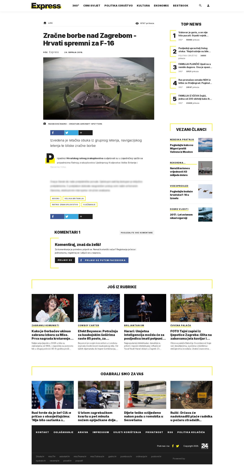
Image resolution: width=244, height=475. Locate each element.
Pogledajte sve (137, 233)
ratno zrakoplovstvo (65, 205)
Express (54, 52)
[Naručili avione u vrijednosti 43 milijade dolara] (205, 168)
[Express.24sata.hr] (46, 5)
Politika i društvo (188, 56)
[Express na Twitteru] (177, 445)
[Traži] (200, 6)
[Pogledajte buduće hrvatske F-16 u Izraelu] (205, 191)
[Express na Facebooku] (173, 445)
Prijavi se (65, 260)
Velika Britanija (74, 198)
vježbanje (89, 205)
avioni (55, 198)
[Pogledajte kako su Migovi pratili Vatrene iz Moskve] (205, 145)
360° (180, 40)
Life (50, 23)
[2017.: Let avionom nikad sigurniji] (205, 214)
